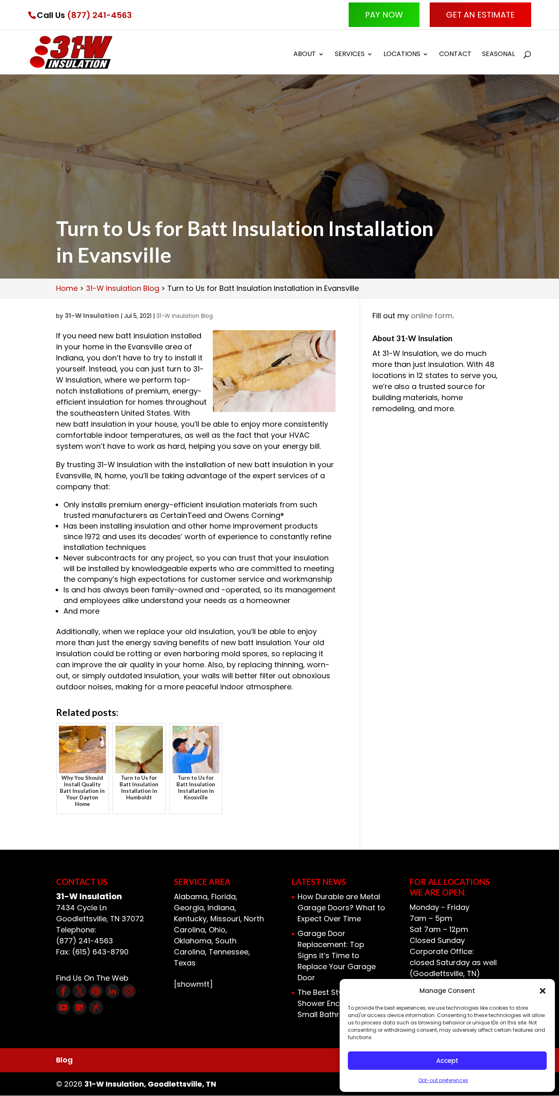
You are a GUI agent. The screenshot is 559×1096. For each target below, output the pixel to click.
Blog (64, 1060)
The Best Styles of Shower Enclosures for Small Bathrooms (338, 1003)
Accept (447, 1060)
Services (350, 55)
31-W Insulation (92, 315)
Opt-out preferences (443, 1080)
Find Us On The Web (92, 978)
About (304, 55)
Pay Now (384, 15)
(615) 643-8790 (100, 952)
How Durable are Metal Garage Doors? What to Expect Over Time (341, 907)
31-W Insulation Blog (184, 316)
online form (432, 316)
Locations (401, 55)
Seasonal (498, 55)
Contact (455, 55)
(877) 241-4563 (99, 15)
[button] (543, 991)
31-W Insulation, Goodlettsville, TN (150, 1084)
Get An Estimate (480, 15)
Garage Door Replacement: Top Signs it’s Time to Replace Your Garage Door (337, 955)
